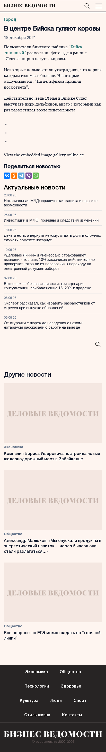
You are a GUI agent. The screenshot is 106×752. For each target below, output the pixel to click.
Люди (56, 701)
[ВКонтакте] (7, 176)
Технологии (37, 686)
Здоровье (71, 686)
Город (10, 20)
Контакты (72, 715)
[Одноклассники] (14, 176)
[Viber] (28, 176)
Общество (13, 534)
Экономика (13, 447)
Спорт (80, 701)
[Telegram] (21, 176)
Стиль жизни (37, 715)
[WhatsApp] (36, 176)
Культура (29, 701)
